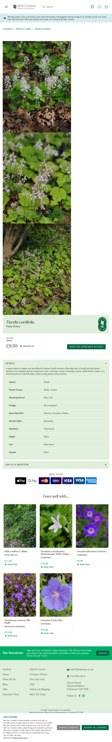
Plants (6, 674)
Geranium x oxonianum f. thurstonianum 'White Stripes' (55, 553)
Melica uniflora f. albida (16, 552)
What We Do (9, 679)
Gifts (5, 689)
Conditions (8, 29)
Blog (5, 684)
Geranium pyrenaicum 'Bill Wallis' (17, 621)
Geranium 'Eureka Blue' (52, 620)
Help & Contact (37, 669)
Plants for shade (23, 29)
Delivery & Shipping (40, 689)
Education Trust (11, 694)
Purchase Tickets (38, 674)
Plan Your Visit (37, 679)
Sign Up (103, 653)
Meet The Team (38, 694)
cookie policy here (20, 738)
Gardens (7, 669)
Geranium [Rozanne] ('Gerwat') (92, 552)
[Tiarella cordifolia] (37, 86)
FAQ (32, 684)
